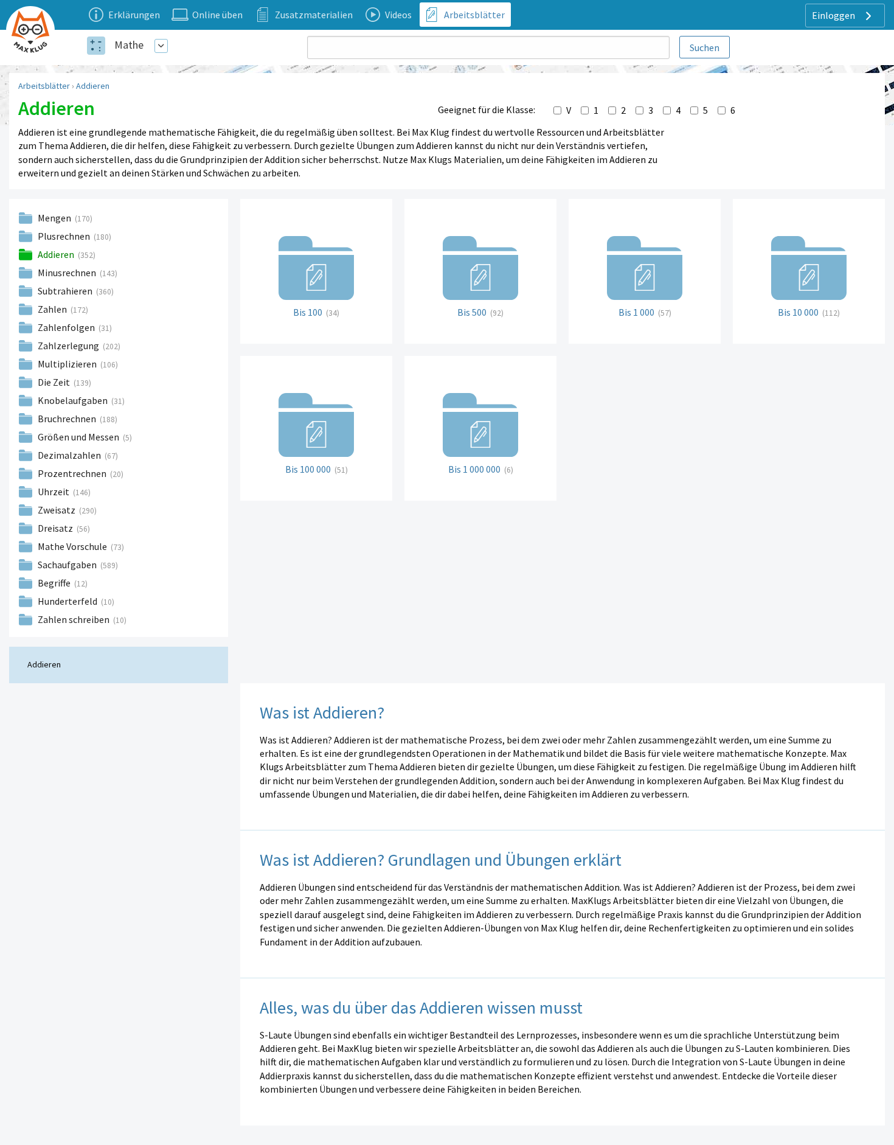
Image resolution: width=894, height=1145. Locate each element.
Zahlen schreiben (74, 619)
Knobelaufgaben (73, 400)
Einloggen (834, 15)
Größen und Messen (79, 437)
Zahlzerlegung (69, 345)
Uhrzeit (54, 491)
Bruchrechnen (68, 418)
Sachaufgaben (68, 565)
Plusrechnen (65, 236)
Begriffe (55, 583)
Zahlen (53, 309)
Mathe (129, 45)
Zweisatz (57, 510)
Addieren (92, 85)
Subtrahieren (66, 291)
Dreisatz (56, 528)
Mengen (55, 218)
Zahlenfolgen (67, 327)
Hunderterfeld (68, 601)
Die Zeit (55, 382)
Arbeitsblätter (44, 85)
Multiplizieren (68, 364)
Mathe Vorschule (73, 546)
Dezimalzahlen (70, 455)
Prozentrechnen (73, 473)
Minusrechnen (68, 272)
